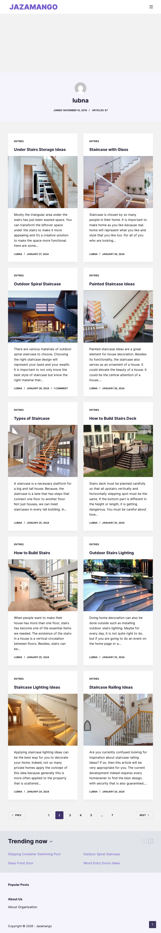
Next (143, 815)
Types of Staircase (32, 418)
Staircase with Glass (108, 149)
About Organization (22, 907)
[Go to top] (152, 924)
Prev (18, 815)
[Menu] (151, 7)
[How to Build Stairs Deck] (118, 451)
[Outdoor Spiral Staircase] (43, 316)
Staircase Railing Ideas (111, 687)
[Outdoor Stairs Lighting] (118, 585)
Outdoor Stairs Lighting (111, 552)
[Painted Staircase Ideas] (118, 316)
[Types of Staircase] (43, 451)
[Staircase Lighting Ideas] (43, 720)
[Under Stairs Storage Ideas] (43, 182)
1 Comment (61, 388)
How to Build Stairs (32, 552)
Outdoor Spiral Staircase (37, 284)
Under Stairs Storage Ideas (40, 149)
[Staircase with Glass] (118, 182)
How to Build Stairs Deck (112, 418)
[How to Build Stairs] (43, 585)
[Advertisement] (80, 43)
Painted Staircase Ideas (112, 284)
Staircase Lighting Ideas (37, 687)
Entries (19, 141)
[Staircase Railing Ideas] (118, 720)
